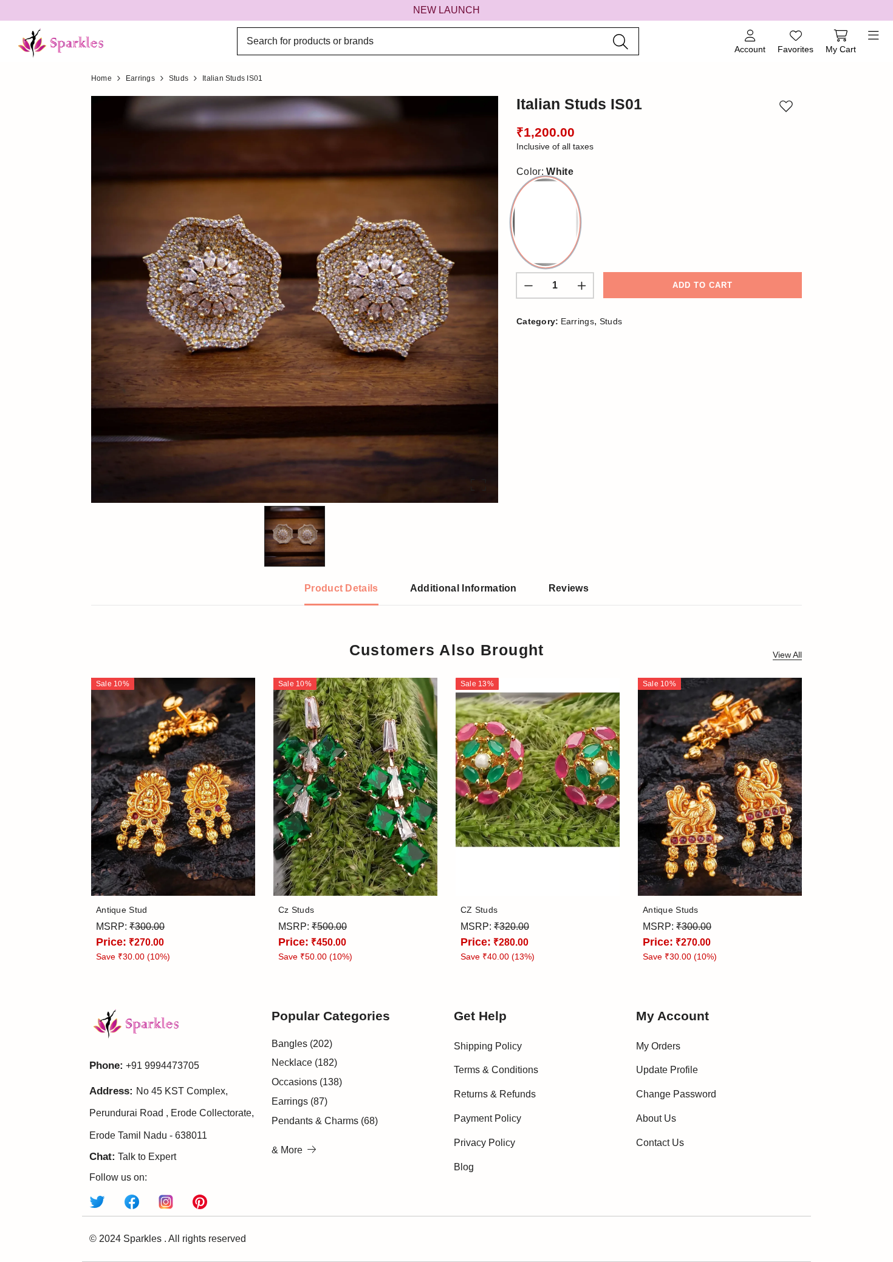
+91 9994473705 (162, 1065)
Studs (611, 321)
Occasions (307, 1082)
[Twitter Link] (97, 1201)
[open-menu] (873, 36)
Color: (544, 171)
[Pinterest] (200, 1201)
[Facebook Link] (132, 1201)
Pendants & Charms (325, 1121)
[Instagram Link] (166, 1201)
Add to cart (702, 285)
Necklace (304, 1062)
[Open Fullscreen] (478, 485)
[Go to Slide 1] (294, 536)
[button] (294, 299)
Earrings (578, 321)
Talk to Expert (147, 1156)
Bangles (302, 1044)
